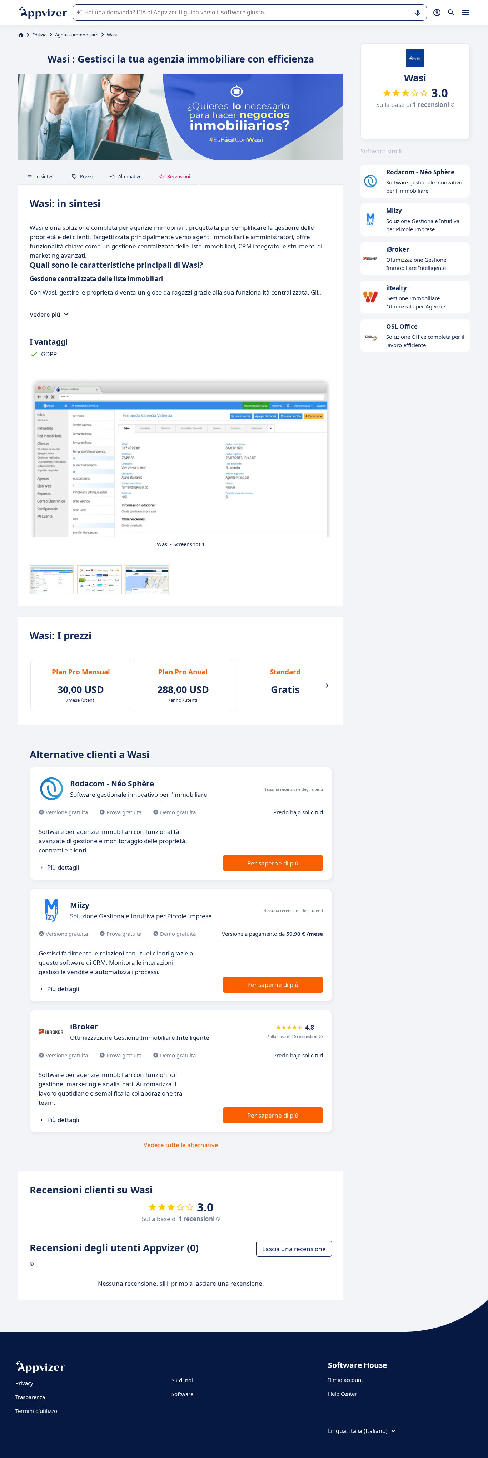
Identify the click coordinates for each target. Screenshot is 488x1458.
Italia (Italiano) (368, 1431)
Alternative (129, 176)
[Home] (21, 34)
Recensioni (178, 176)
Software (182, 1394)
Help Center (342, 1393)
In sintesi (44, 176)
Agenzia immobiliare (76, 34)
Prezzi (86, 176)
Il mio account (345, 1379)
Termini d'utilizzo (36, 1410)
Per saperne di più (273, 863)
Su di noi (182, 1380)
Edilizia (39, 34)
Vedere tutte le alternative (181, 1144)
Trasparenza (30, 1396)
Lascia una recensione (294, 1249)
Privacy (24, 1383)
